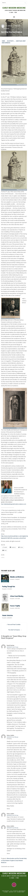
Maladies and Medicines (17, 577)
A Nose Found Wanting (16, 596)
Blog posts (6, 28)
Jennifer (9, 25)
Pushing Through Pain (8, 586)
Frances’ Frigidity (15, 606)
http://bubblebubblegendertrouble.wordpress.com (13, 504)
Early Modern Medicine (14, 8)
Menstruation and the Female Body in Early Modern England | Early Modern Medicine (14, 860)
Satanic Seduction (7, 615)
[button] (14, 171)
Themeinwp (20, 891)
